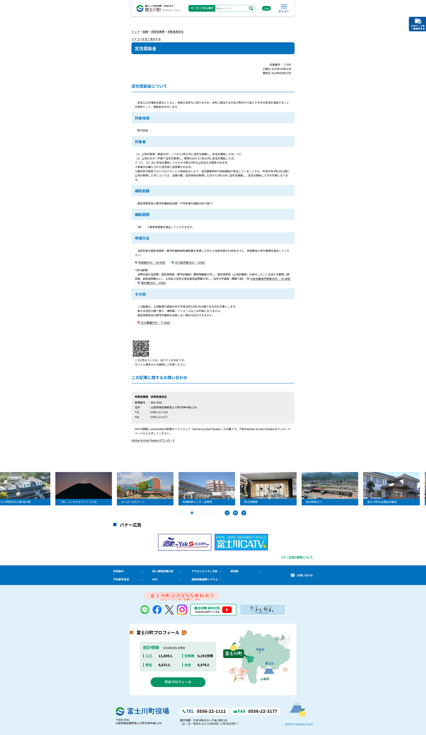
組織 (145, 31)
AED (154, 579)
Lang (266, 8)
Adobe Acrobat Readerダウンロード (153, 440)
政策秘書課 (157, 31)
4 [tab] (197, 513)
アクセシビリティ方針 (204, 571)
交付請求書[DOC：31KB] (190, 262)
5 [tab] (202, 513)
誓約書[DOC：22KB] (153, 283)
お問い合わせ (305, 575)
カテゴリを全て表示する (146, 39)
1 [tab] (182, 513)
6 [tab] (207, 513)
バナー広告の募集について (297, 557)
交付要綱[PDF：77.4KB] (155, 323)
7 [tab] (212, 513)
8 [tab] (217, 513)
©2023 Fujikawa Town (299, 724)
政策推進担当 (176, 31)
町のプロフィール (178, 681)
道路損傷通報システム (204, 579)
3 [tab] (192, 513)
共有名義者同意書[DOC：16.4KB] (270, 279)
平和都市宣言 (121, 579)
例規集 (234, 571)
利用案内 (118, 571)
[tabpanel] (213, 488)
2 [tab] (187, 513)
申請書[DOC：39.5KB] (151, 262)
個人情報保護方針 (163, 571)
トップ (135, 31)
